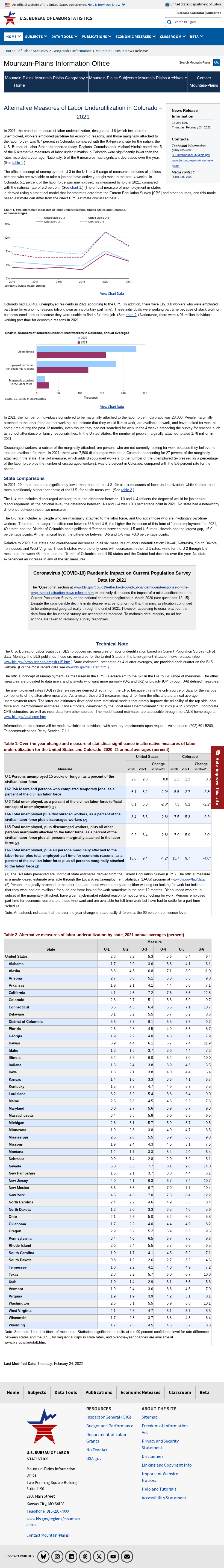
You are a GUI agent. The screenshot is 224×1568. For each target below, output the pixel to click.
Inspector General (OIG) (108, 1417)
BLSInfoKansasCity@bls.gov (191, 155)
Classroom (180, 1392)
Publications (99, 1392)
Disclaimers (153, 1456)
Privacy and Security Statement (160, 1444)
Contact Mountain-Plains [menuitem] (204, 82)
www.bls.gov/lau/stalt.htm (86, 667)
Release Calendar (190, 13)
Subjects (37, 1392)
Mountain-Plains (108, 50)
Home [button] (11, 36)
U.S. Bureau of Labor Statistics (56, 18)
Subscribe (213, 13)
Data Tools (66, 1392)
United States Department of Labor (195, 4)
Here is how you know (104, 4)
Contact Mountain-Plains (47, 1535)
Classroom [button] (171, 36)
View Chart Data (112, 293)
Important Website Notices (160, 1477)
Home (13, 1392)
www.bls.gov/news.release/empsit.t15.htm (37, 662)
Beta (205, 1392)
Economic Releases (140, 1392)
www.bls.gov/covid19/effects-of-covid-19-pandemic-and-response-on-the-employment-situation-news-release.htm (109, 590)
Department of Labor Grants (106, 1438)
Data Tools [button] (62, 36)
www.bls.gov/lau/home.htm (25, 717)
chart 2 (131, 315)
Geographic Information (71, 50)
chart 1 (75, 187)
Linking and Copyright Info (167, 1465)
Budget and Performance (109, 1425)
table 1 (17, 163)
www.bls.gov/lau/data (188, 879)
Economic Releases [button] (134, 36)
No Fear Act (97, 1449)
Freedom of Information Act (165, 1429)
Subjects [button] (34, 36)
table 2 (126, 490)
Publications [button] (95, 36)
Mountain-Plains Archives (161, 78)
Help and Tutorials (159, 1489)
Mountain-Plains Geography (60, 78)
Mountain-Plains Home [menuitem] (19, 82)
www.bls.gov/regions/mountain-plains (192, 163)
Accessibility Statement (164, 1497)
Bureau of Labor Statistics (27, 50)
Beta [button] (194, 36)
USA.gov (93, 1458)
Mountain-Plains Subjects (111, 78)
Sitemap (150, 1417)
